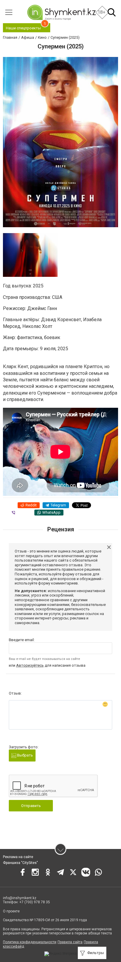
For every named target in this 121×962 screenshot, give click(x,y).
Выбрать (24, 755)
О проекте (11, 911)
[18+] (61, 12)
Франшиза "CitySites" (20, 863)
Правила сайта (70, 942)
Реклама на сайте (18, 857)
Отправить (31, 805)
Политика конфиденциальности (29, 942)
